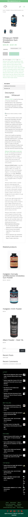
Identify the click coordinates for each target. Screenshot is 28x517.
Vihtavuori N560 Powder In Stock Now (15, 71)
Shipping (19, 504)
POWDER (8, 10)
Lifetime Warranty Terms (9, 507)
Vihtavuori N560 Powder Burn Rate (14, 66)
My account (13, 502)
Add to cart (14, 54)
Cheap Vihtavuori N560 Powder (13, 62)
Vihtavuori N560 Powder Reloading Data (15, 76)
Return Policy (20, 507)
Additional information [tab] (9, 86)
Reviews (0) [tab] (7, 88)
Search (4, 348)
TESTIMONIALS (9, 505)
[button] (23, 16)
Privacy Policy (17, 505)
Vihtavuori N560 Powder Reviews (10, 77)
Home (4, 10)
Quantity (5, 49)
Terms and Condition (10, 504)
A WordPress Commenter (8, 363)
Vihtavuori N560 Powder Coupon (10, 67)
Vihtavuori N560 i (9, 99)
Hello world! (5, 357)
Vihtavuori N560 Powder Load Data (10, 72)
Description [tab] (7, 83)
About (19, 502)
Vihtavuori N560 (10, 64)
